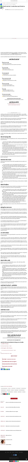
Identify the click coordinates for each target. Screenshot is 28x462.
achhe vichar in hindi (13, 388)
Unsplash (15, 38)
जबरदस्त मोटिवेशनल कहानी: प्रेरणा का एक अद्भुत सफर (9, 361)
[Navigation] (1, 1)
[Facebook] (1, 369)
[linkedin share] (7, 394)
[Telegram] (9, 369)
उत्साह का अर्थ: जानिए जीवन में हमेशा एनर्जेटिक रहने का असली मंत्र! (13, 407)
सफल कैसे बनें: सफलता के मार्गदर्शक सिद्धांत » (7, 386)
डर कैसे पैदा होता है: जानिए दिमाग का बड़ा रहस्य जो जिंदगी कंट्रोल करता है (13, 430)
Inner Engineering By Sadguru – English (6, 345)
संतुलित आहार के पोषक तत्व (9, 435)
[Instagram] (7, 369)
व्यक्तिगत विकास (14, 4)
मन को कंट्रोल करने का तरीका (9, 439)
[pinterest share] (6, 394)
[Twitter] (3, 369)
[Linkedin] (4, 369)
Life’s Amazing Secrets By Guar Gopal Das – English (8, 350)
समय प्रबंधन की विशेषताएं (8, 444)
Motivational (11, 4)
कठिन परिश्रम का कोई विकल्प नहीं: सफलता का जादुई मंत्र (12, 411)
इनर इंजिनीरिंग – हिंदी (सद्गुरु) (4, 343)
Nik (13, 38)
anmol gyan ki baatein (18, 388)
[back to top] (26, 459)
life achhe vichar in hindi (23, 388)
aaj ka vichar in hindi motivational (4, 388)
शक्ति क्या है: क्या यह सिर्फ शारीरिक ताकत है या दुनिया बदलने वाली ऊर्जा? (13, 402)
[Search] (26, 0)
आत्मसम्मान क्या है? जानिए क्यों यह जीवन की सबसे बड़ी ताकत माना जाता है (13, 416)
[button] (10, 461)
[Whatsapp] (6, 369)
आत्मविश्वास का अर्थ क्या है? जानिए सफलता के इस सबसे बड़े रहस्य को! (13, 421)
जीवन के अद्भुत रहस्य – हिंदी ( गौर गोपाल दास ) (6, 348)
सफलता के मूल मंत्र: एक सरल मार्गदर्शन (7, 366)
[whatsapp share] (9, 394)
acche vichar (9, 388)
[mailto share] (4, 394)
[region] (14, 45)
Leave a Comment (14, 398)
